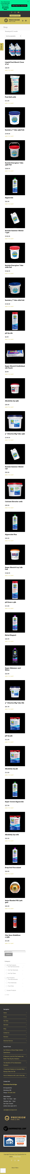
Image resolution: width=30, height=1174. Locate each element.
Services (5, 1024)
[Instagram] (15, 12)
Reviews (5, 1036)
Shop (4, 1029)
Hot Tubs (5, 1021)
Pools (5, 1017)
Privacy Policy (17, 1156)
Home (5, 1013)
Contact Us (6, 1032)
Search (8, 954)
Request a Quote (15, 15)
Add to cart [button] (9, 70)
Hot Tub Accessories (13, 966)
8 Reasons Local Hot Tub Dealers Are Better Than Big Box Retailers (13, 1058)
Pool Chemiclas (12, 982)
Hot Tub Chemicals (13, 970)
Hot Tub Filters (12, 973)
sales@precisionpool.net (10, 1110)
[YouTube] (18, 12)
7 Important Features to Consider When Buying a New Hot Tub (14, 1070)
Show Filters (15, 1167)
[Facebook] (11, 12)
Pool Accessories (13, 979)
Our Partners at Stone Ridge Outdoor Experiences (13, 1051)
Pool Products (11, 977)
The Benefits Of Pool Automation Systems (12, 1064)
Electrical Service (8, 1040)
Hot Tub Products (11, 965)
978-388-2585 (11, 1092)
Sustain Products (11, 990)
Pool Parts (11, 986)
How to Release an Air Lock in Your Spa (14, 1075)
